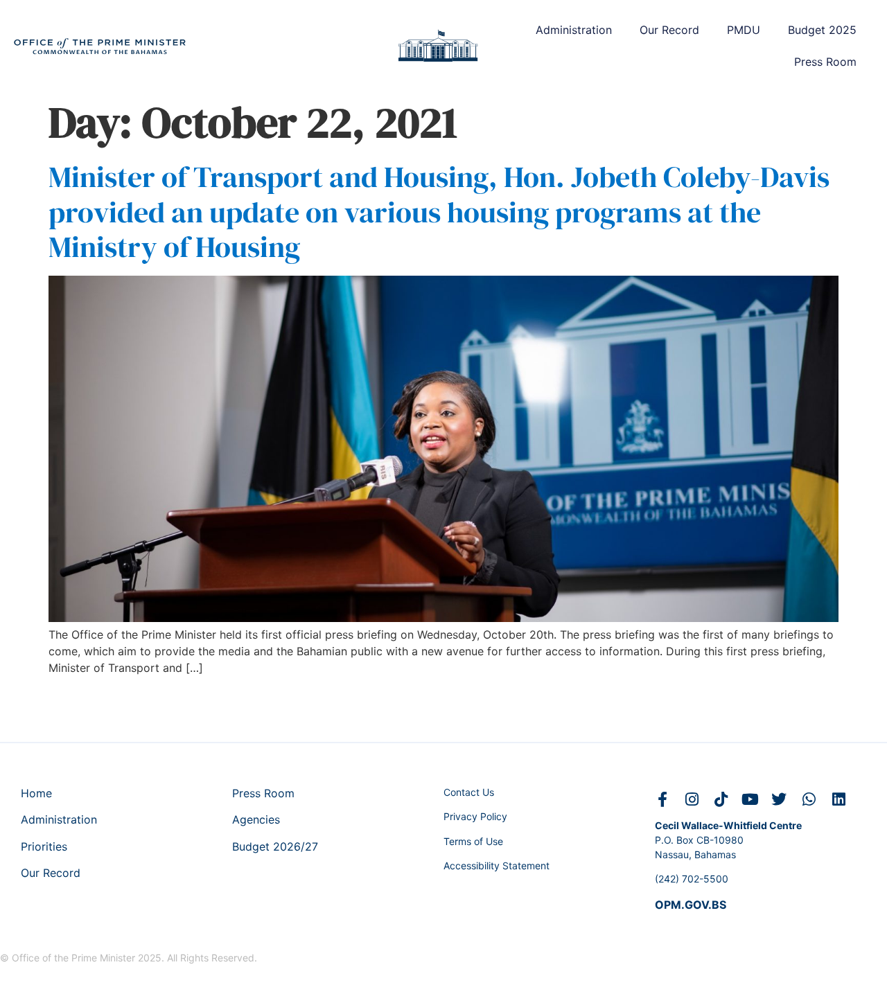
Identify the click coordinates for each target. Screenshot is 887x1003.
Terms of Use (473, 841)
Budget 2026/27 (275, 846)
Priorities (44, 846)
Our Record (669, 30)
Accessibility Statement (497, 865)
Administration (574, 30)
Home (36, 793)
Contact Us (469, 792)
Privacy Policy (475, 816)
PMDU (743, 30)
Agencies (256, 819)
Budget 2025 (822, 30)
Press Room (825, 62)
